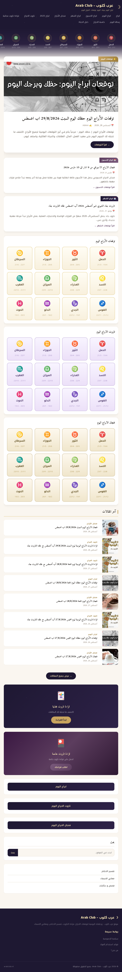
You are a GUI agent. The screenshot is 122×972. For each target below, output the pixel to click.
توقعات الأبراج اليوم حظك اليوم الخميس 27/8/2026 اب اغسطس (70, 638)
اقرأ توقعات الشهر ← (105, 225)
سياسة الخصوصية (110, 939)
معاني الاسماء (107, 879)
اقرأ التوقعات (100, 145)
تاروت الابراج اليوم (61, 806)
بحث (13, 853)
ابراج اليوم (106, 16)
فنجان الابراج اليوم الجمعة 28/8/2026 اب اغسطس (76, 601)
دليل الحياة (83, 22)
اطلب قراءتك (61, 767)
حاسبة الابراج (99, 22)
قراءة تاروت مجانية (11, 16)
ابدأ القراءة (61, 720)
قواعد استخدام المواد (109, 944)
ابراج (118, 16)
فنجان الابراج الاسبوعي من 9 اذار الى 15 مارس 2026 (89, 167)
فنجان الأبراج (60, 16)
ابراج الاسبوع (91, 16)
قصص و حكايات (106, 886)
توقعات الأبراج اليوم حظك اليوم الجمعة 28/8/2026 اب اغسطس (71, 583)
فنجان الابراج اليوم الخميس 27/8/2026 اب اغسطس (76, 656)
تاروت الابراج (29, 16)
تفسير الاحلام (108, 871)
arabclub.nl (9, 966)
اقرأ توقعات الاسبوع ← (104, 187)
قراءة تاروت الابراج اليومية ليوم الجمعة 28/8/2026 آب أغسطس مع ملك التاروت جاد (62, 564)
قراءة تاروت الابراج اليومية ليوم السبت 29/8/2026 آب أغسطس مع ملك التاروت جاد (62, 546)
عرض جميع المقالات (59, 676)
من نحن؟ (114, 950)
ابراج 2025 (44, 16)
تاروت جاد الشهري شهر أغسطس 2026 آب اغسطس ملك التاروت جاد (82, 206)
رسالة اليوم (115, 22)
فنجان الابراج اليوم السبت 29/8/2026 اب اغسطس (76, 527)
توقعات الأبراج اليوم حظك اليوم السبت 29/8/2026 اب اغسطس (68, 118)
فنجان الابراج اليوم (61, 825)
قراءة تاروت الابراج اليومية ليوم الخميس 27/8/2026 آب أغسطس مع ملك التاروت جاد (62, 620)
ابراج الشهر (76, 16)
